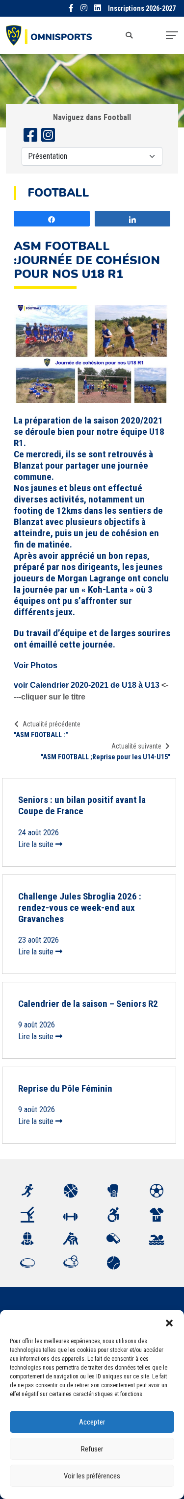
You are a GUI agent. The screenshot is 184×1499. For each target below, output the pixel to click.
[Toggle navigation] (172, 35)
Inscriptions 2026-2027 (142, 8)
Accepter (92, 1422)
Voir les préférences (92, 1476)
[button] (169, 1322)
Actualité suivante (136, 746)
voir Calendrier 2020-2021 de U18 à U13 (86, 685)
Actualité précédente (51, 724)
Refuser (92, 1449)
